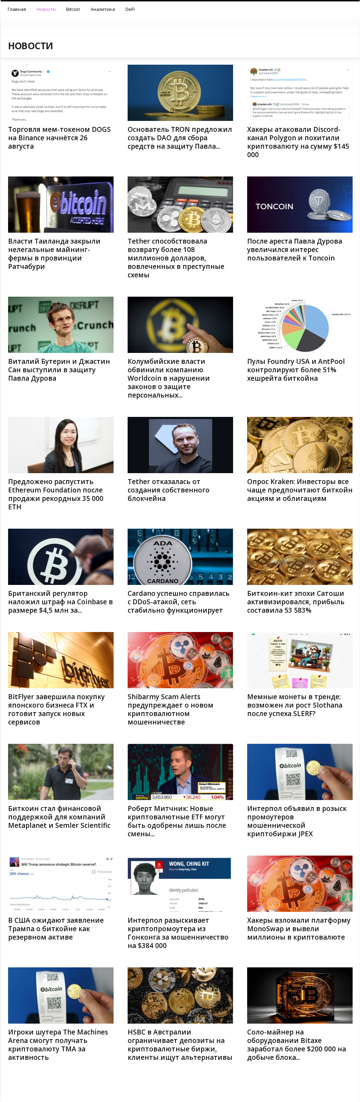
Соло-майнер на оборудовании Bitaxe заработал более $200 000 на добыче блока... (296, 1044)
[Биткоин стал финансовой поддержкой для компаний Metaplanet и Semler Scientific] (61, 772)
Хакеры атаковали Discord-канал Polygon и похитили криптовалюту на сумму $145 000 (298, 142)
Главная (17, 9)
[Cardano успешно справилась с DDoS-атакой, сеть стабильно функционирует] (180, 557)
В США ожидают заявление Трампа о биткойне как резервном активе (56, 929)
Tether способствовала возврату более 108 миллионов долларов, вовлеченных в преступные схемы (176, 258)
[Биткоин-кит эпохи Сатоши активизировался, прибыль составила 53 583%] (300, 557)
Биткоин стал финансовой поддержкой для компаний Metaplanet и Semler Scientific (59, 817)
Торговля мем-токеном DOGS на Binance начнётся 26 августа (59, 138)
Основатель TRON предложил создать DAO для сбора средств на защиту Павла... (180, 138)
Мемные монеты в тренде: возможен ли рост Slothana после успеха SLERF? (294, 705)
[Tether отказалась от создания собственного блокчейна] (180, 445)
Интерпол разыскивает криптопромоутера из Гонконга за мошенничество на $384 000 (178, 933)
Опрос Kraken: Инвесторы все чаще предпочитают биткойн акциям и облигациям (300, 490)
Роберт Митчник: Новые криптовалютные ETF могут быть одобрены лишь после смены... (177, 821)
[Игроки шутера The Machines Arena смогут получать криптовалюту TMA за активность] (61, 995)
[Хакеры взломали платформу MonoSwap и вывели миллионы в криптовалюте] (300, 884)
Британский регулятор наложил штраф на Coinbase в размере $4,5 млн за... (60, 602)
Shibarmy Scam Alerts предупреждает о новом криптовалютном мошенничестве (170, 709)
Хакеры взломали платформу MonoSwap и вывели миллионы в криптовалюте (299, 929)
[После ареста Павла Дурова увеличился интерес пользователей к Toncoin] (300, 204)
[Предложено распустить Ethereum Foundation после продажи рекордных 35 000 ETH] (61, 445)
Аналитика (103, 9)
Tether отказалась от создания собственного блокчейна (169, 490)
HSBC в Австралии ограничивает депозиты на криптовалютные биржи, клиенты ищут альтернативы (180, 1044)
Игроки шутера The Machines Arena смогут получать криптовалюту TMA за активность (58, 1044)
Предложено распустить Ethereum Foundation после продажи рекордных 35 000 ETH (55, 494)
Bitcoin (73, 9)
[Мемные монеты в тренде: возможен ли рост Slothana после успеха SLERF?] (300, 660)
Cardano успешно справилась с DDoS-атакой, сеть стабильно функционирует (179, 602)
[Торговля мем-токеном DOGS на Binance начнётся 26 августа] (61, 93)
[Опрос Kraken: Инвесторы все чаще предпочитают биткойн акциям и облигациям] (300, 445)
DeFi (130, 9)
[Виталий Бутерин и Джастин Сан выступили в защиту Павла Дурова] (61, 325)
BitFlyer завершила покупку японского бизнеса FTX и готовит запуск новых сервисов (56, 709)
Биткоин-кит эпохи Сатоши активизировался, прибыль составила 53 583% (296, 602)
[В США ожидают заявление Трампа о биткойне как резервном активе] (61, 884)
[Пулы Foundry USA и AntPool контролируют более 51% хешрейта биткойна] (300, 325)
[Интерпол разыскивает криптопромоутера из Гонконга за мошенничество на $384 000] (180, 884)
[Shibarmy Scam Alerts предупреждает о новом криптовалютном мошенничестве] (180, 660)
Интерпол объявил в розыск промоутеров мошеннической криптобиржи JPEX (297, 821)
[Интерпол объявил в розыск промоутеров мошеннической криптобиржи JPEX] (300, 772)
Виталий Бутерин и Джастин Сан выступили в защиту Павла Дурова (59, 370)
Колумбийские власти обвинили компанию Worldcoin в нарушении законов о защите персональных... (169, 378)
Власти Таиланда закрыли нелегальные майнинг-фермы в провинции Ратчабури (54, 254)
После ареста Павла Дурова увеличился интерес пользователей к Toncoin (294, 250)
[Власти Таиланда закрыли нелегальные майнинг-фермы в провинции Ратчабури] (61, 204)
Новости (46, 9)
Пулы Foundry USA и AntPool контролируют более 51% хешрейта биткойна (296, 370)
